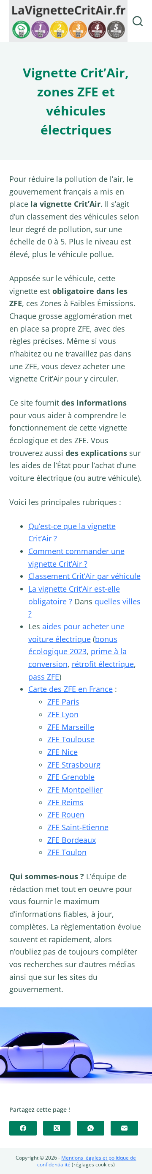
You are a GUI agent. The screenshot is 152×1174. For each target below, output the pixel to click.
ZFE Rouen (65, 814)
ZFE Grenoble (71, 777)
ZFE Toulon (67, 852)
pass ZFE (43, 677)
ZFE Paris (63, 702)
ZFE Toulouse (71, 739)
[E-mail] (124, 1128)
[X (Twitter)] (57, 1128)
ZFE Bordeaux (71, 840)
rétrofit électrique (103, 664)
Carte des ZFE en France (70, 689)
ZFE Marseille (70, 727)
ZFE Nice (62, 752)
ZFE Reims (65, 802)
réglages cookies (93, 1164)
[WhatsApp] (90, 1128)
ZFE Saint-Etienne (78, 827)
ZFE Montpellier (75, 789)
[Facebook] (23, 1128)
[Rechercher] (138, 21)
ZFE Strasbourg (73, 765)
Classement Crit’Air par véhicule (84, 576)
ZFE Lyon (63, 714)
